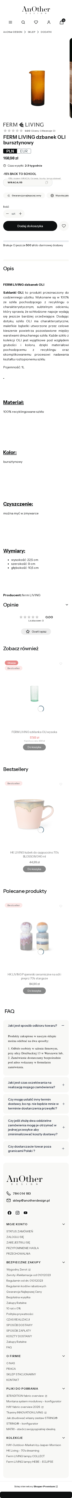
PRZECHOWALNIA (18, 1253)
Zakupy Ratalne (16, 1303)
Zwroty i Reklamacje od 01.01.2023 (28, 1275)
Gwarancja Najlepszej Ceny (24, 1292)
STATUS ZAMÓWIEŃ (19, 1231)
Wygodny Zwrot (17, 1269)
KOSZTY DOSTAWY (19, 1336)
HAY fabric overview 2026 (23, 1407)
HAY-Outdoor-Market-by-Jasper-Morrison (33, 1445)
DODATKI (46, 31)
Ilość (6, 206)
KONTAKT (12, 1380)
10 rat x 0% (13, 1308)
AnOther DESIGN (12, 31)
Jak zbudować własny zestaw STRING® (32, 1418)
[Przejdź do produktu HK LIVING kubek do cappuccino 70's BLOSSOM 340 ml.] (34, 814)
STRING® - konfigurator (22, 1423)
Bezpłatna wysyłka (18, 1297)
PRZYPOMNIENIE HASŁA (22, 1248)
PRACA (11, 1369)
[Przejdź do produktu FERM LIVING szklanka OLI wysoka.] (34, 693)
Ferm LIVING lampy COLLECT (25, 1456)
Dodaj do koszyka (30, 226)
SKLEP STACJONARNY (21, 1374)
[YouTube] (25, 1213)
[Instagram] (17, 1213)
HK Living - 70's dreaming (22, 1450)
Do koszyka (34, 747)
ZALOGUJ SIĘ (15, 1237)
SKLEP (31, 31)
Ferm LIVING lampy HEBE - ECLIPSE (29, 1461)
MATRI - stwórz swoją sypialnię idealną (30, 1429)
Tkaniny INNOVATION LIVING (25, 1412)
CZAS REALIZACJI (18, 1319)
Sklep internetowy (34, 1486)
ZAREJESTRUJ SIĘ (18, 1242)
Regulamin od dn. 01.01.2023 (24, 1280)
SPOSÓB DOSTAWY (19, 1325)
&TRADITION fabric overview (25, 1396)
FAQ (9, 1347)
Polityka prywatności (19, 1314)
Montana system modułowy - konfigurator (33, 1401)
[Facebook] (9, 1213)
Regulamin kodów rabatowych (26, 1286)
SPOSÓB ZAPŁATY (18, 1330)
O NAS (10, 1363)
